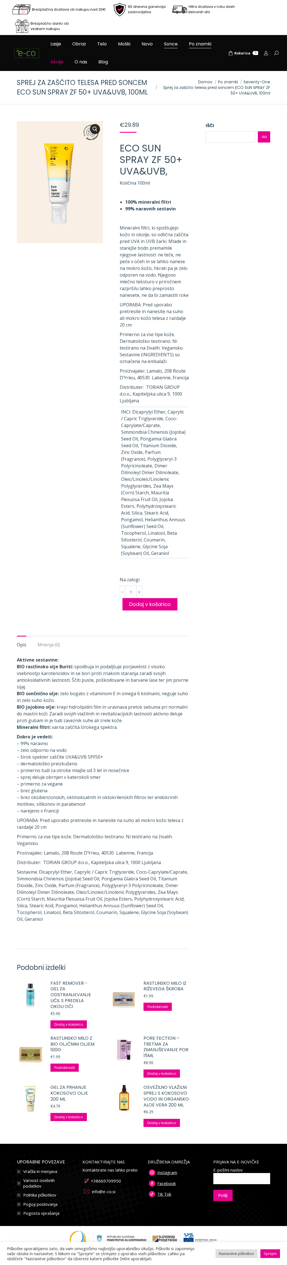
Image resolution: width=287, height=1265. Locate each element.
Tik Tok (164, 1194)
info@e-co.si (103, 1191)
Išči (210, 125)
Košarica (245, 53)
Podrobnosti (157, 1006)
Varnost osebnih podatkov (39, 1183)
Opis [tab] (21, 645)
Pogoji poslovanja (40, 1204)
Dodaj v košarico (150, 604)
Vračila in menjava (40, 1171)
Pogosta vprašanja (41, 1213)
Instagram (167, 1172)
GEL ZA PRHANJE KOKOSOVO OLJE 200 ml (69, 1093)
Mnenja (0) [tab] (49, 645)
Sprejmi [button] (270, 1253)
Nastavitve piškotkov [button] (236, 1253)
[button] (95, 129)
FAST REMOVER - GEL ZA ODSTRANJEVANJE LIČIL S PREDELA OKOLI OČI (70, 995)
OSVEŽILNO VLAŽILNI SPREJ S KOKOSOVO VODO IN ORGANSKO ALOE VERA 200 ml (166, 1096)
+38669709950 (106, 1181)
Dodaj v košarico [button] (68, 1024)
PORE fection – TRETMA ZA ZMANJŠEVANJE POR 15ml (166, 1047)
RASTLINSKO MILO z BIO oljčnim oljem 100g (72, 1044)
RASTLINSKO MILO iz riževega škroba (165, 986)
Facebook (166, 1183)
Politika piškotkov (39, 1195)
